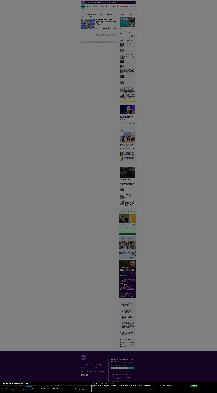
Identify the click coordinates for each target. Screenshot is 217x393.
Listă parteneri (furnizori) (96, 388)
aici (4, 389)
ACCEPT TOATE (194, 385)
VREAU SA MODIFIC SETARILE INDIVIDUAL (193, 388)
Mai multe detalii (29, 386)
